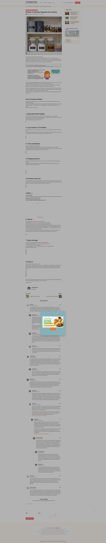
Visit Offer (53, 329)
